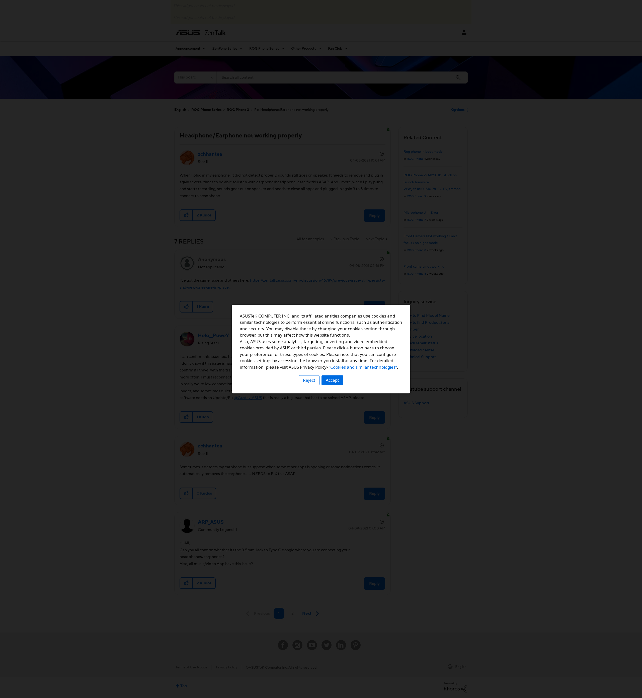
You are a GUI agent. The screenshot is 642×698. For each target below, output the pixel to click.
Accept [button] (332, 380)
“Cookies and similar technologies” (363, 367)
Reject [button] (309, 380)
